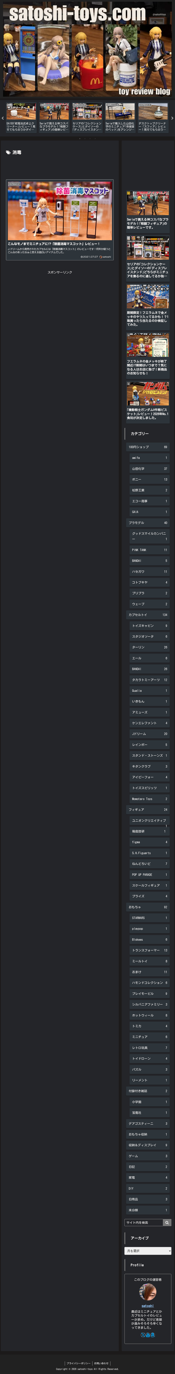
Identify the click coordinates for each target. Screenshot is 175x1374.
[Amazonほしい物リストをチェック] (152, 1335)
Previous (2, 118)
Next (172, 118)
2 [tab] (85, 138)
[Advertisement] (60, 166)
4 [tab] (95, 138)
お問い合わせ (101, 1363)
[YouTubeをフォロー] (148, 1335)
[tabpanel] (21, 117)
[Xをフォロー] (143, 1335)
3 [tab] (90, 138)
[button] (167, 1222)
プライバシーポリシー (79, 1363)
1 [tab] (80, 138)
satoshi (148, 1305)
